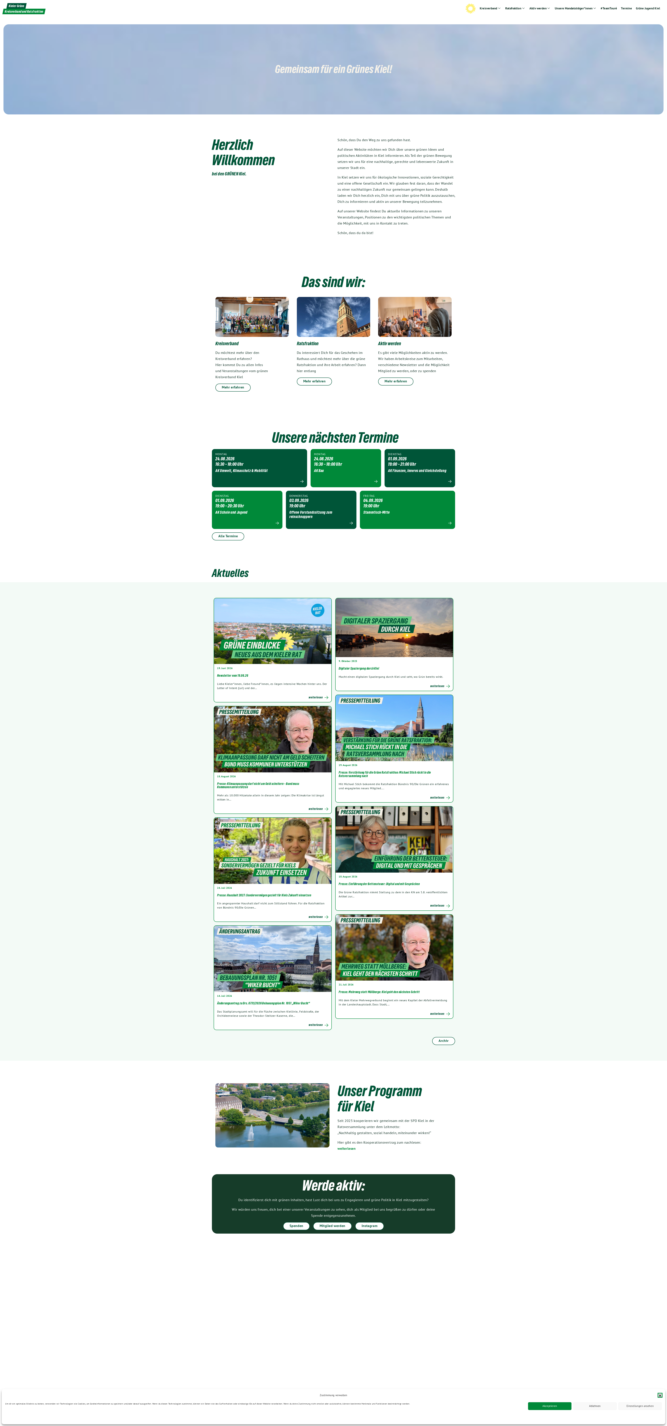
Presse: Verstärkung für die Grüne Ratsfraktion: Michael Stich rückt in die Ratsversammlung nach (385, 774)
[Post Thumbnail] (273, 631)
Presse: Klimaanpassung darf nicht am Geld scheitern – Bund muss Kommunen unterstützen (258, 785)
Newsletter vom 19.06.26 (232, 675)
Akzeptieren (549, 1406)
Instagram (369, 1226)
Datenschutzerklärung (16, 1417)
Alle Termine (228, 536)
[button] (660, 1395)
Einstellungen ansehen (640, 1406)
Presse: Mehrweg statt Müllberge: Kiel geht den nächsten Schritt (379, 992)
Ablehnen (595, 1406)
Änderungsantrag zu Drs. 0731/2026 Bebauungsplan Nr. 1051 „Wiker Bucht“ (263, 1003)
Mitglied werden (332, 1226)
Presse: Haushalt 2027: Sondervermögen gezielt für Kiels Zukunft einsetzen (264, 895)
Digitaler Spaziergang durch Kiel (359, 668)
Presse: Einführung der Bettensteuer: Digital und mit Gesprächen (379, 884)
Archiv (444, 1040)
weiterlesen (346, 1148)
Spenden (296, 1226)
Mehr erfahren (233, 387)
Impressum (57, 1417)
